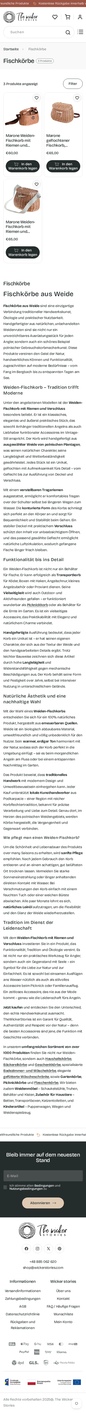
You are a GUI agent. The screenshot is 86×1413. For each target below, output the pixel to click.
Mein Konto (63, 1322)
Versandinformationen (23, 1291)
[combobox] (39, 32)
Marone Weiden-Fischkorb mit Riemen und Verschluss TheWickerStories (22, 140)
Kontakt (63, 1298)
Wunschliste (63, 1314)
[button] (67, 17)
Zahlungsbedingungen (23, 1298)
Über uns (63, 1291)
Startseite (11, 49)
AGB (22, 1306)
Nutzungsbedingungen (26, 1189)
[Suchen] (68, 32)
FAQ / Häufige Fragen (63, 1306)
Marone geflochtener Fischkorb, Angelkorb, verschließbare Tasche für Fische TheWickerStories (62, 140)
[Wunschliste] (55, 17)
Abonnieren (40, 1203)
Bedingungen (44, 1186)
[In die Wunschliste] (36, 98)
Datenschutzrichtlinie (23, 1314)
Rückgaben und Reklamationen (22, 1325)
